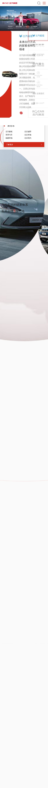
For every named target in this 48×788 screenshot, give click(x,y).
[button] (16, 26)
